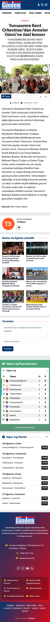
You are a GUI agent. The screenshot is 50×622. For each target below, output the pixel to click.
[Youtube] (27, 568)
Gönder (8, 349)
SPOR (40, 605)
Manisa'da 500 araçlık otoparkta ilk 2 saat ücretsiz (36, 258)
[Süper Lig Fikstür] (46, 437)
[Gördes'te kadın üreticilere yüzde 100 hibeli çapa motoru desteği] (13, 296)
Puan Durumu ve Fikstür (12, 589)
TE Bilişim (15, 103)
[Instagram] (23, 568)
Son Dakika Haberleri (15, 596)
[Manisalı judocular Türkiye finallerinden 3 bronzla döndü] (37, 296)
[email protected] (33, 548)
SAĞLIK (42, 608)
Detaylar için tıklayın (25, 427)
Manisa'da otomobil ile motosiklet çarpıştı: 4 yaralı (36, 284)
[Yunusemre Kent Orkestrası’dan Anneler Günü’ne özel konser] (25, 78)
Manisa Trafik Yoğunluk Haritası (33, 581)
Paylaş (7, 96)
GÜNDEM (6, 13)
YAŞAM (34, 608)
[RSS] (32, 568)
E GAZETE (8, 608)
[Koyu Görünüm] (39, 5)
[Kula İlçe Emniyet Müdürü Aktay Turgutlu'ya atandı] (13, 273)
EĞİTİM (25, 611)
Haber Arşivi (34, 596)
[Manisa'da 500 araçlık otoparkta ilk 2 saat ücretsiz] (37, 248)
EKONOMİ (17, 608)
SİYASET (26, 608)
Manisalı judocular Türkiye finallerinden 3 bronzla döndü (36, 307)
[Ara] (42, 5)
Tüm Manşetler (35, 588)
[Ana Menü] (46, 5)
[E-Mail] (19, 227)
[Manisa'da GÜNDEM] (11, 5)
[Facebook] (18, 568)
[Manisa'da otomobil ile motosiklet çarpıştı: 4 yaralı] (37, 273)
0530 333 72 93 (26, 553)
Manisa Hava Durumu (11, 581)
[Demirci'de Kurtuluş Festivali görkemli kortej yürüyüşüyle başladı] (13, 248)
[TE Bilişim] (8, 224)
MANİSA (25, 21)
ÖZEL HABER (35, 13)
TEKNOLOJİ (20, 13)
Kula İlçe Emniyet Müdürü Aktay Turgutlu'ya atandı (10, 284)
